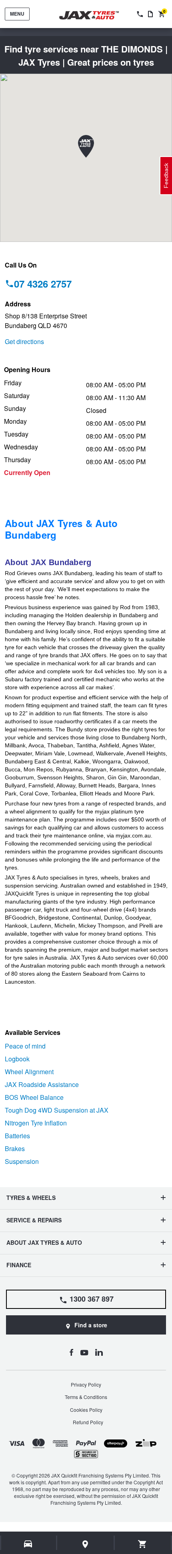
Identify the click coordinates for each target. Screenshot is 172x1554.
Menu (17, 13)
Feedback (166, 175)
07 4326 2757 (43, 283)
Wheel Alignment (29, 1071)
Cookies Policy (86, 1409)
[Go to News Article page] (150, 14)
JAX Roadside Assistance (42, 1084)
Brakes (15, 1148)
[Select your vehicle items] (29, 1544)
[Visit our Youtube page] (84, 1352)
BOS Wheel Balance (34, 1097)
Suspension (22, 1161)
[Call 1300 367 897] (139, 14)
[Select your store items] (85, 1544)
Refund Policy (88, 1422)
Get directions (24, 341)
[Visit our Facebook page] (71, 1352)
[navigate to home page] (94, 15)
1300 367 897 (92, 1299)
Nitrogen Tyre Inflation (36, 1122)
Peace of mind (25, 1046)
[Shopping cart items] (143, 1544)
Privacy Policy (86, 1384)
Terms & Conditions (86, 1396)
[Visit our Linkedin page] (99, 1352)
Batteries (17, 1135)
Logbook (17, 1058)
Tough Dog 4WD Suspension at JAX (56, 1110)
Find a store (90, 1325)
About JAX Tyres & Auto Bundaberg (61, 528)
